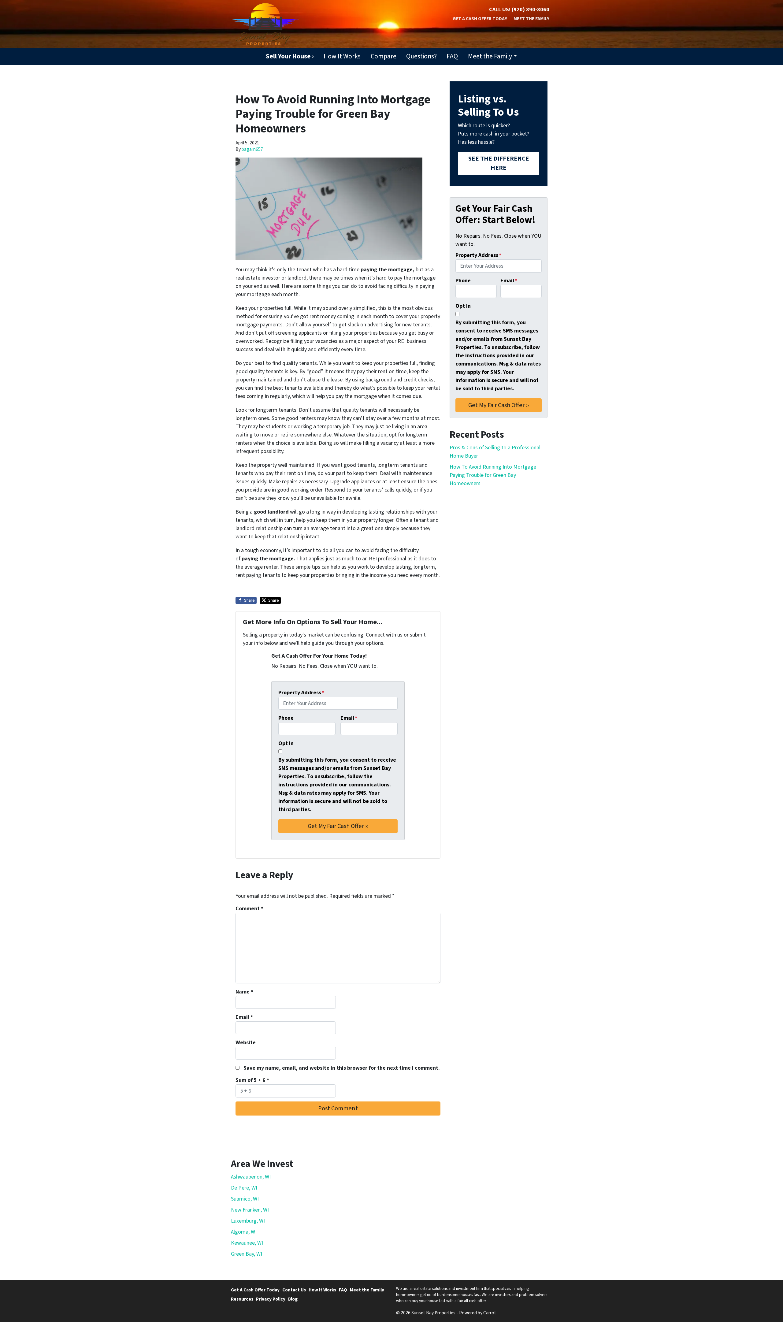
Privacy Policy (270, 1299)
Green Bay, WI (246, 1254)
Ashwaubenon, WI (251, 1177)
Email (348, 718)
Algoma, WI (244, 1232)
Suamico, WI (245, 1199)
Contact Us (294, 1290)
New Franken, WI (250, 1210)
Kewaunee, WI (247, 1243)
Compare (383, 56)
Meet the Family (531, 18)
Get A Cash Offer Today (480, 18)
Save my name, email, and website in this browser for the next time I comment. (341, 1068)
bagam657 (252, 149)
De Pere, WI (244, 1188)
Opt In (286, 743)
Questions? (421, 56)
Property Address (301, 692)
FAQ (452, 56)
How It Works (342, 56)
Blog (293, 1299)
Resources (242, 1299)
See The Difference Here (498, 163)
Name (244, 992)
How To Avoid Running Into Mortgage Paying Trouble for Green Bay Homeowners (493, 475)
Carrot (489, 1312)
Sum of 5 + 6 (252, 1080)
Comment (249, 908)
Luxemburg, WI (248, 1221)
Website (246, 1042)
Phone (286, 718)
